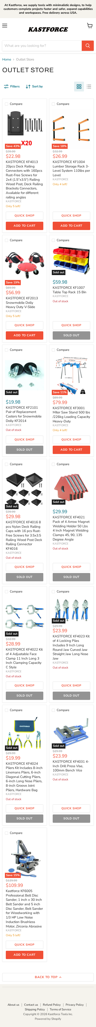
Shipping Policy (35, 1009)
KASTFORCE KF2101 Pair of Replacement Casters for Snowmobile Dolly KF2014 (24, 414)
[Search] (88, 46)
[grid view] (79, 86)
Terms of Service (60, 1009)
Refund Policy (52, 1005)
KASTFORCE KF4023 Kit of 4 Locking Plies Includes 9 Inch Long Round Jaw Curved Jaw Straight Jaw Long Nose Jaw (71, 647)
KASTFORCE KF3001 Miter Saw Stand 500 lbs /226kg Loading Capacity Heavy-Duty (71, 414)
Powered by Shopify (48, 1019)
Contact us (31, 1005)
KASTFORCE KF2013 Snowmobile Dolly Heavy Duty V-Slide (22, 302)
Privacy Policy (75, 1005)
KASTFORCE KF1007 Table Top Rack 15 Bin (69, 289)
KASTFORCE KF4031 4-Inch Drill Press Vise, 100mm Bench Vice (71, 766)
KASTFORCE (13, 201)
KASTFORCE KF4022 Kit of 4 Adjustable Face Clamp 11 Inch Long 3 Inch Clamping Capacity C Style (24, 658)
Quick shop (25, 216)
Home (6, 59)
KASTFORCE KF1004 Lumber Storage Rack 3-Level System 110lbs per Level (71, 168)
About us (13, 1005)
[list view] (89, 86)
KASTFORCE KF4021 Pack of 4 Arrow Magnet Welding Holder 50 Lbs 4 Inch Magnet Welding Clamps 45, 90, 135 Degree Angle (71, 528)
